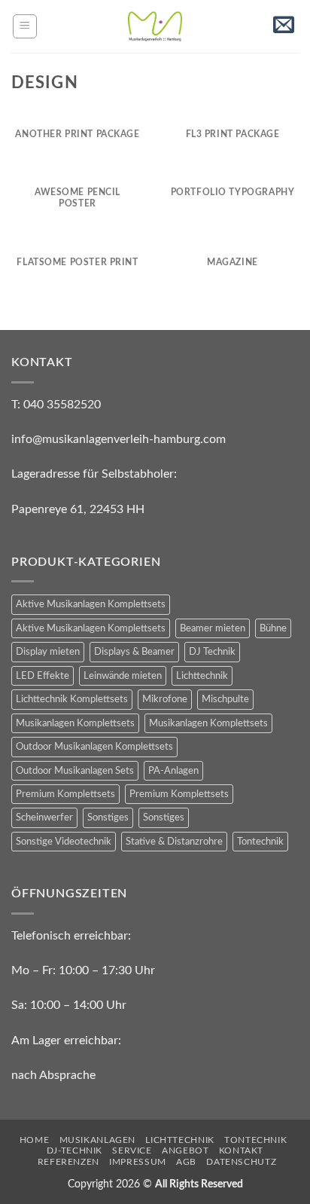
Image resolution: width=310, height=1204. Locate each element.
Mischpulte (225, 699)
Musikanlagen (97, 1139)
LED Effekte (42, 675)
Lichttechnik (202, 675)
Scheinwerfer (44, 817)
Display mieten (48, 651)
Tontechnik (260, 841)
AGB (186, 1161)
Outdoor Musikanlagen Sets (75, 770)
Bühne (273, 628)
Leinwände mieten (123, 675)
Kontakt (241, 1150)
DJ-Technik (74, 1150)
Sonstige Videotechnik (63, 841)
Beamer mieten (212, 628)
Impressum (137, 1161)
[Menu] (25, 26)
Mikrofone (164, 699)
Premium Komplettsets (65, 794)
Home (34, 1139)
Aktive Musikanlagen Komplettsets (91, 604)
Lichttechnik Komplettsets (72, 699)
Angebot (185, 1150)
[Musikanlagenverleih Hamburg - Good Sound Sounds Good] (155, 26)
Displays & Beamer (134, 651)
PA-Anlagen (173, 770)
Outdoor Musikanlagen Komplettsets (94, 746)
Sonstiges (108, 817)
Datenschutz (241, 1161)
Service (131, 1150)
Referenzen (68, 1161)
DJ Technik (212, 651)
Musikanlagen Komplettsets (75, 723)
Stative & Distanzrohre (174, 841)
